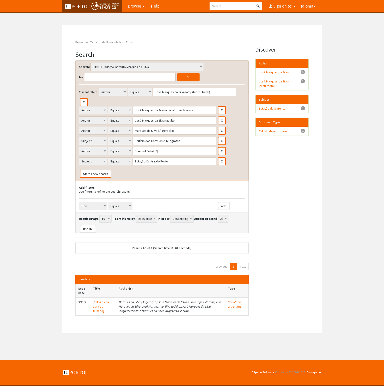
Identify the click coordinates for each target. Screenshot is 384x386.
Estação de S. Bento (272, 108)
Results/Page (89, 219)
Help (155, 6)
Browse (135, 6)
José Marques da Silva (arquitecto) (274, 83)
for (81, 77)
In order (164, 219)
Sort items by (125, 219)
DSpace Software (263, 372)
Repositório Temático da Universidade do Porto (104, 42)
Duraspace (314, 372)
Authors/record (205, 219)
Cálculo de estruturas (234, 304)
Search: (84, 67)
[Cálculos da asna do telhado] (101, 306)
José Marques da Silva (274, 72)
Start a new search (95, 174)
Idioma (307, 6)
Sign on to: (282, 6)
